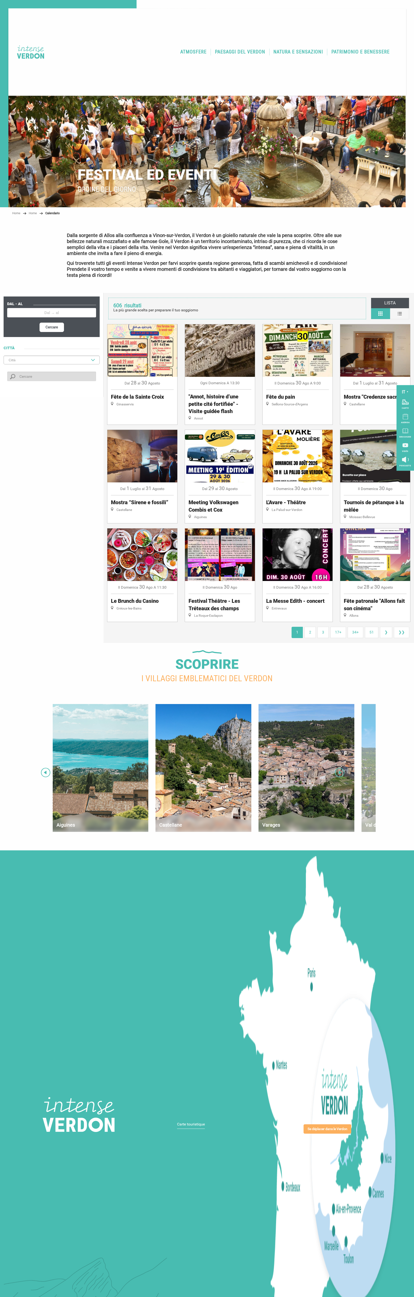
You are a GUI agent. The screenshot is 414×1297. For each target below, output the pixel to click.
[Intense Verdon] (27, 52)
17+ (338, 632)
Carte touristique (191, 1124)
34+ (355, 632)
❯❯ (401, 632)
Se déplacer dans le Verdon (327, 1129)
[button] (193, 52)
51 (371, 632)
